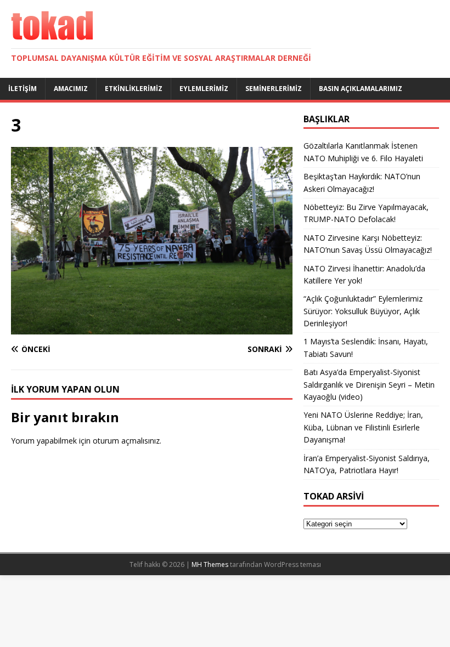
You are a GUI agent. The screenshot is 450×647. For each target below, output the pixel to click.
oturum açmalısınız (126, 440)
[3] (151, 328)
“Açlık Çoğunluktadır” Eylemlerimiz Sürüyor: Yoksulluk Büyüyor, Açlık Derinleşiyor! (363, 310)
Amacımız (71, 88)
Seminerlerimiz (273, 88)
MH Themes (210, 564)
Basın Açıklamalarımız (360, 88)
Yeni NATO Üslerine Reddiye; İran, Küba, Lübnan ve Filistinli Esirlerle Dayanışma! (363, 427)
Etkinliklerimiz (133, 88)
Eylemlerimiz (203, 88)
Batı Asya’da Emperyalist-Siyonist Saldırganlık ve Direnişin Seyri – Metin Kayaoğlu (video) (369, 384)
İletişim (22, 88)
